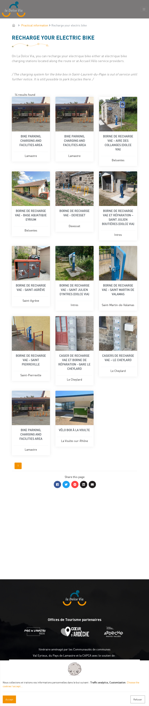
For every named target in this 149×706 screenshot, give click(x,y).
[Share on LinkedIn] (83, 484)
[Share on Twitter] (66, 484)
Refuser (137, 699)
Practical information (34, 25)
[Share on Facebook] (57, 484)
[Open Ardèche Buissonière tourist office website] (75, 636)
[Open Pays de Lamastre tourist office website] (36, 636)
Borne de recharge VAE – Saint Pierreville (31, 360)
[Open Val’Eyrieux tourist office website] (114, 636)
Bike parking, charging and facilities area (30, 140)
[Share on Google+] (74, 484)
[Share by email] (92, 484)
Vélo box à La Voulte (74, 430)
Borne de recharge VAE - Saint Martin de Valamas (118, 290)
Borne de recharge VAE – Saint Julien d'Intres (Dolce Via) (74, 290)
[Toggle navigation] (144, 9)
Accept (9, 699)
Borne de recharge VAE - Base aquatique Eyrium (31, 215)
